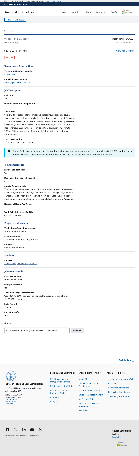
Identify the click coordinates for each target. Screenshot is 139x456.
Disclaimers (112, 383)
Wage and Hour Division (89, 390)
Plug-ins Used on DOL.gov (119, 392)
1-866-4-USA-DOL (11, 399)
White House (56, 397)
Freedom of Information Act (120, 379)
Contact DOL (9, 404)
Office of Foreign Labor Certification (89, 384)
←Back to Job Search (15, 20)
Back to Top (125, 360)
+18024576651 (11, 74)
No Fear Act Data (86, 399)
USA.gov (54, 401)
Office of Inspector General (91, 394)
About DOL (84, 379)
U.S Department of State (61, 386)
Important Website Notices (119, 387)
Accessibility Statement (118, 396)
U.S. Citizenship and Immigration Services (60, 380)
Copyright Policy (34, 436)
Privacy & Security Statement (15, 436)
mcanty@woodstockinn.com (17, 82)
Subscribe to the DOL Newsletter (88, 404)
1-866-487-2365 (10, 401)
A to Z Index (84, 410)
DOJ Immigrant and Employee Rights (59, 391)
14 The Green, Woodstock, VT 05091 (20, 263)
